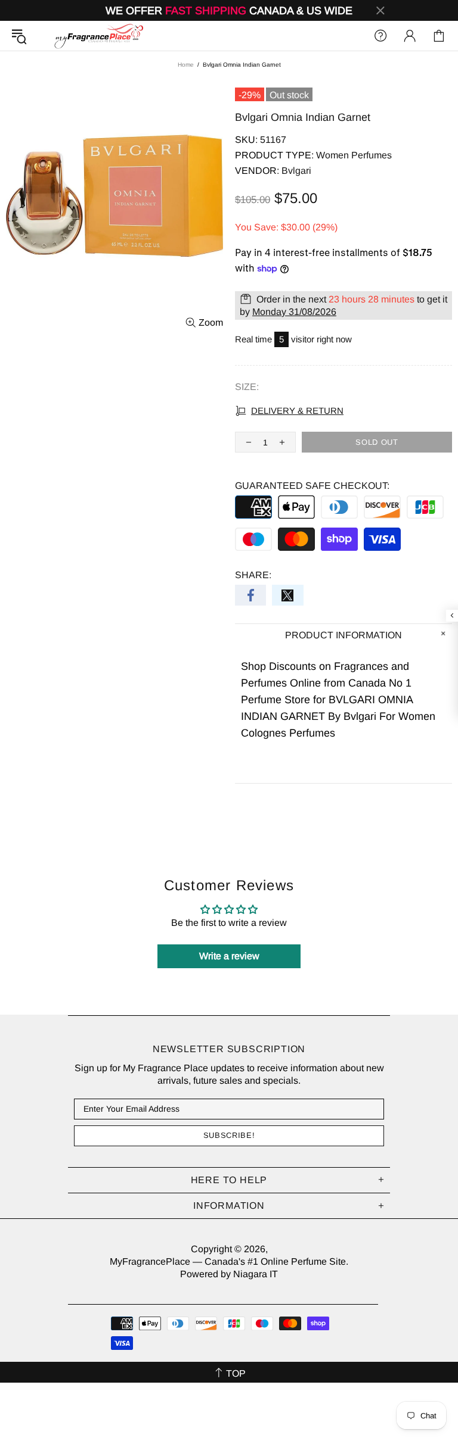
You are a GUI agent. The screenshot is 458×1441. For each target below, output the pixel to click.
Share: (253, 575)
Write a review (229, 956)
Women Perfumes (354, 155)
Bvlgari (296, 171)
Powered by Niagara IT (229, 1274)
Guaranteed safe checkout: (312, 486)
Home (186, 64)
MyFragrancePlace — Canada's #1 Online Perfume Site (98, 35)
